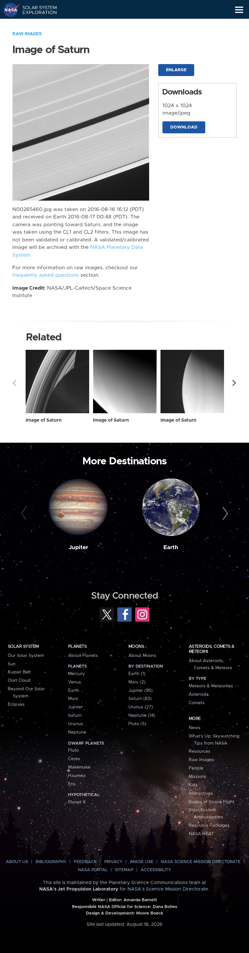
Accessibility (156, 870)
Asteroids (199, 694)
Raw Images (27, 34)
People (196, 768)
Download (183, 127)
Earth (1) (137, 673)
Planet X (77, 802)
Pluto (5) (137, 724)
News (194, 728)
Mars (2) (137, 682)
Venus (74, 682)
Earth (170, 547)
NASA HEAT (201, 834)
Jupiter (78, 547)
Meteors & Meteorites (211, 686)
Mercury (76, 673)
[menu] (239, 10)
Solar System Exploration (36, 9)
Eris (72, 784)
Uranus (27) (140, 707)
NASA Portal (93, 870)
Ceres (74, 759)
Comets (197, 703)
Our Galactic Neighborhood (36, 24)
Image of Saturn (44, 420)
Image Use (141, 862)
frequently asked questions (45, 275)
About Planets (83, 655)
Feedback (85, 862)
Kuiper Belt (19, 672)
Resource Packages (209, 825)
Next (235, 383)
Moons (136, 646)
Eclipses (16, 704)
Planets (77, 646)
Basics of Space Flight (211, 802)
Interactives (201, 793)
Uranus (75, 724)
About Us (17, 862)
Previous (14, 383)
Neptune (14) (141, 715)
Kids (193, 785)
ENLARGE (176, 70)
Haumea (77, 775)
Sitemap (124, 870)
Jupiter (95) (140, 690)
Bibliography (51, 862)
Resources (199, 751)
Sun (12, 664)
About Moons (142, 655)
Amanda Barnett (140, 900)
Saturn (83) (140, 698)
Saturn (75, 715)
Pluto (73, 750)
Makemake (79, 767)
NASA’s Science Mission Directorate (167, 889)
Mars (73, 698)
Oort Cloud (19, 680)
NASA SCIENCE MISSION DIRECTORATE (201, 862)
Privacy (113, 862)
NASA (9, 9)
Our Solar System (26, 655)
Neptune (77, 732)
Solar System (23, 646)
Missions (197, 776)
